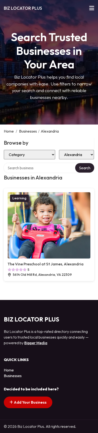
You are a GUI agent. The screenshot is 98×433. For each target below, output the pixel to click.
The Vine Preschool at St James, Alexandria (45, 264)
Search (84, 167)
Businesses (28, 131)
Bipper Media (35, 342)
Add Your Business (30, 402)
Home (9, 131)
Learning (19, 198)
